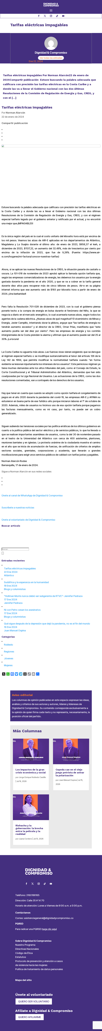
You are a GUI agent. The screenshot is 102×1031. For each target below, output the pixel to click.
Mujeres (8, 665)
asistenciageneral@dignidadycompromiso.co (48, 918)
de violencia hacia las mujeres (31, 965)
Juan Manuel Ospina (68, 780)
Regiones (9, 651)
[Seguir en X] (45, 16)
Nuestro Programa (25, 944)
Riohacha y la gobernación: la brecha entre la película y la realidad (29, 829)
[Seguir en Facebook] (39, 16)
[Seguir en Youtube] (63, 16)
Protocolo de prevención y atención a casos (39, 961)
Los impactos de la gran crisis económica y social (31, 771)
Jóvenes (8, 658)
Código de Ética (24, 953)
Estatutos (20, 957)
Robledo (8, 644)
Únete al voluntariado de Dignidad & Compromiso (28, 519)
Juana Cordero (25, 839)
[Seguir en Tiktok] (57, 16)
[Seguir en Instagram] (51, 16)
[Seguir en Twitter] (32, 884)
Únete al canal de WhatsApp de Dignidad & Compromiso (32, 495)
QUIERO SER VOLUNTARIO (33, 1001)
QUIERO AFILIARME (29, 1017)
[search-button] (3, 553)
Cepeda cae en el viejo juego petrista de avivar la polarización (70, 772)
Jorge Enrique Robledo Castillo (32, 777)
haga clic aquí (49, 929)
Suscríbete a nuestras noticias (18, 507)
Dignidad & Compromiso (51, 52)
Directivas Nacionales (27, 949)
